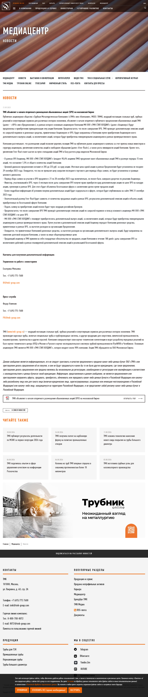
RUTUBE (84, 669)
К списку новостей (18, 410)
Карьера (52, 3)
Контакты (108, 9)
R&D (43, 3)
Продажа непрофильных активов (89, 584)
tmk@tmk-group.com (19, 605)
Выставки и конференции (42, 78)
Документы (79, 615)
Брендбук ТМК (80, 599)
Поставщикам (33, 3)
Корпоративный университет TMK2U (71, 3)
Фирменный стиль (58, 83)
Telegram (84, 649)
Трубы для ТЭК (9, 649)
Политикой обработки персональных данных (42, 685)
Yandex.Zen (85, 662)
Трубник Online (24, 83)
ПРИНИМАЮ (22, 690)
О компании (25, 9)
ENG (145, 3)
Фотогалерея (64, 78)
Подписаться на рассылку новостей (74, 554)
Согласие (70, 681)
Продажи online (18, 3)
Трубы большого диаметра (15, 664)
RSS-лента (75, 83)
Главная (5, 544)
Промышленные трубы (13, 654)
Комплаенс (91, 3)
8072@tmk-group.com (20, 623)
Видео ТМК (79, 78)
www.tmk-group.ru (16, 331)
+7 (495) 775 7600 (20, 600)
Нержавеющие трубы (12, 659)
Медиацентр (104, 3)
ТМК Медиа (8, 83)
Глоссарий (40, 83)
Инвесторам (67, 9)
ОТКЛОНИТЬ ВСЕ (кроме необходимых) (48, 690)
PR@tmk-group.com (11, 317)
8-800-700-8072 (15, 618)
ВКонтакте (84, 656)
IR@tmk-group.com (11, 282)
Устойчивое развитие (88, 9)
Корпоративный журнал (126, 78)
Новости (22, 78)
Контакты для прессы (94, 83)
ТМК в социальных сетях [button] (99, 78)
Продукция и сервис (46, 9)
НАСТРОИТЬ (75, 690)
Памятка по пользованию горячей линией (22, 628)
